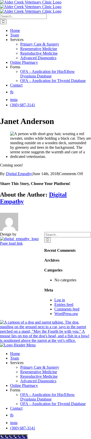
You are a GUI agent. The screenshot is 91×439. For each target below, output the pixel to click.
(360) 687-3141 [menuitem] (22, 428)
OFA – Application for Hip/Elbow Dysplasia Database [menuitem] (47, 396)
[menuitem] (11, 415)
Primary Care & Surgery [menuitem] (39, 367)
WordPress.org (66, 313)
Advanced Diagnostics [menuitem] (38, 381)
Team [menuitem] (14, 358)
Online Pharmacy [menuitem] (24, 385)
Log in (59, 300)
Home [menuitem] (15, 353)
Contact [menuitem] (16, 408)
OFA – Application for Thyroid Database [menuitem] (53, 404)
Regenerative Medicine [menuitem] (38, 372)
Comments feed (66, 309)
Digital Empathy (19, 174)
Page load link (11, 243)
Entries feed (63, 304)
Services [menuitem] (17, 363)
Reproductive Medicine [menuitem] (39, 376)
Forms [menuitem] (15, 390)
